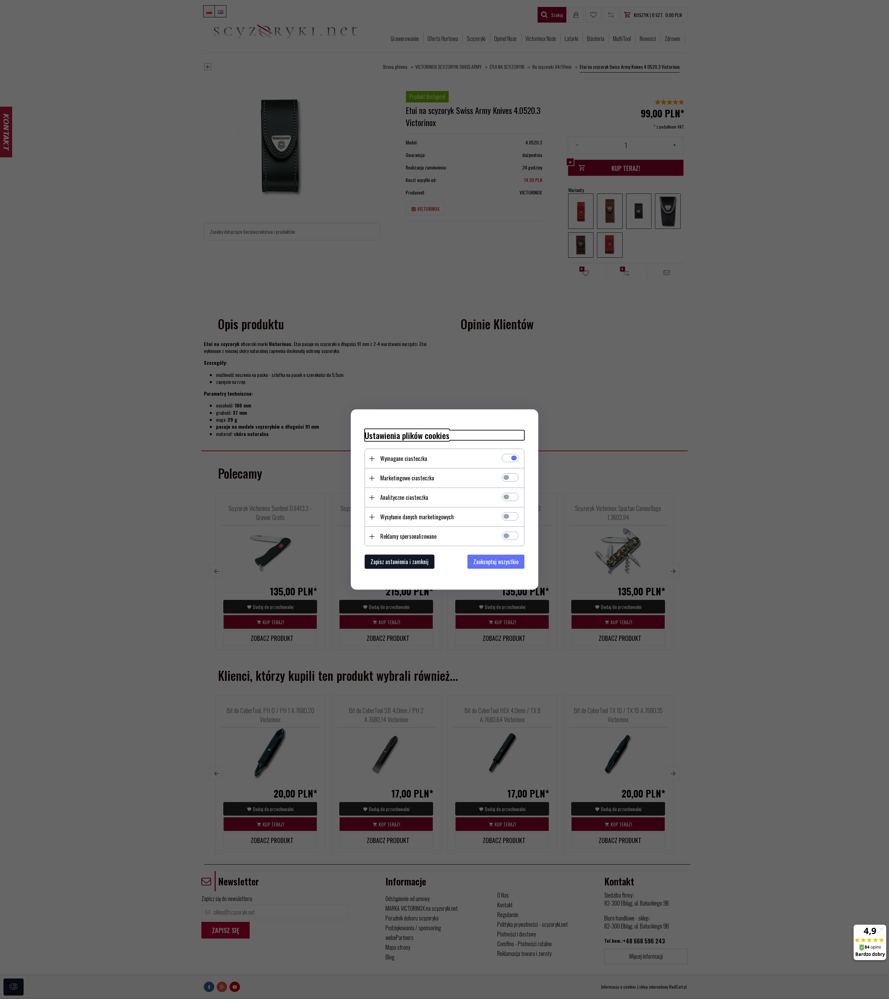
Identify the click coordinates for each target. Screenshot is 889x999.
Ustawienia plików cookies (407, 435)
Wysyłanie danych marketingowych (417, 517)
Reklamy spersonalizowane (408, 536)
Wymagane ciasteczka (403, 458)
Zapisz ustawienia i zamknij (400, 562)
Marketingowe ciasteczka (407, 478)
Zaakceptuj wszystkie (495, 562)
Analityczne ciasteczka (404, 497)
